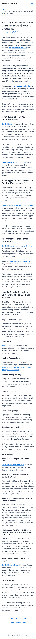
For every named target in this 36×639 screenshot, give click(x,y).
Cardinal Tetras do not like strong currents (17, 205)
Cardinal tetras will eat (10, 565)
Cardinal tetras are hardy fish (19, 261)
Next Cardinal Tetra (18, 623)
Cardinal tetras (7, 124)
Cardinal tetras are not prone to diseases (17, 246)
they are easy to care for (18, 48)
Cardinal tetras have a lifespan (13, 465)
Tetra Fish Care (9, 3)
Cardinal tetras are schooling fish (14, 162)
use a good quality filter (22, 86)
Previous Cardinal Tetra (18, 618)
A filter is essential (8, 345)
